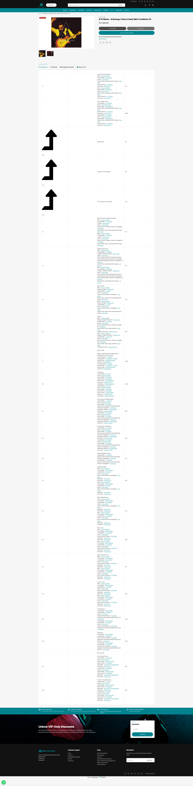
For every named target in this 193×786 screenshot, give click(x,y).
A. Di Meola (109, 78)
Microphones (97, 10)
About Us (99, 757)
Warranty (54, 67)
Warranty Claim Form (102, 762)
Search (120, 5)
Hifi (112, 10)
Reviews (82, 67)
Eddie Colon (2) (113, 331)
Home (39, 13)
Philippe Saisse (107, 362)
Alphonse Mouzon (106, 105)
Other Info (50, 5)
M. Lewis (108, 374)
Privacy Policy (100, 755)
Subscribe (142, 734)
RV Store (70, 759)
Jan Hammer (107, 478)
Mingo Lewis (107, 86)
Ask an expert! (102, 38)
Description (44, 67)
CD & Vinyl (127, 10)
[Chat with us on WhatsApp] (4, 782)
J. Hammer (108, 587)
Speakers (106, 10)
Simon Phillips (105, 659)
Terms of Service (101, 764)
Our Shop (70, 755)
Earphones (81, 10)
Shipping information (68, 67)
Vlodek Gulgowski (110, 360)
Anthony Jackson (105, 76)
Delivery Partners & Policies (104, 759)
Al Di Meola (110, 84)
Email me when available (126, 33)
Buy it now (140, 28)
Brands (65, 10)
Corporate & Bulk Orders (74, 757)
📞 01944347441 (133, 1)
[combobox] (96, 5)
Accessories (118, 10)
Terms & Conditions (102, 753)
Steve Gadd (105, 255)
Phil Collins (105, 614)
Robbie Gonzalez (106, 375)
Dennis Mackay (109, 470)
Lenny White (105, 79)
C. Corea (108, 291)
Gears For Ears (102, 17)
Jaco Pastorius (109, 106)
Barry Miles (100, 232)
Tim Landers (108, 377)
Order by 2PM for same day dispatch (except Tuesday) (110, 711)
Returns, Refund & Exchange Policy (106, 761)
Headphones (73, 10)
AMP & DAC (89, 10)
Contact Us (71, 761)
